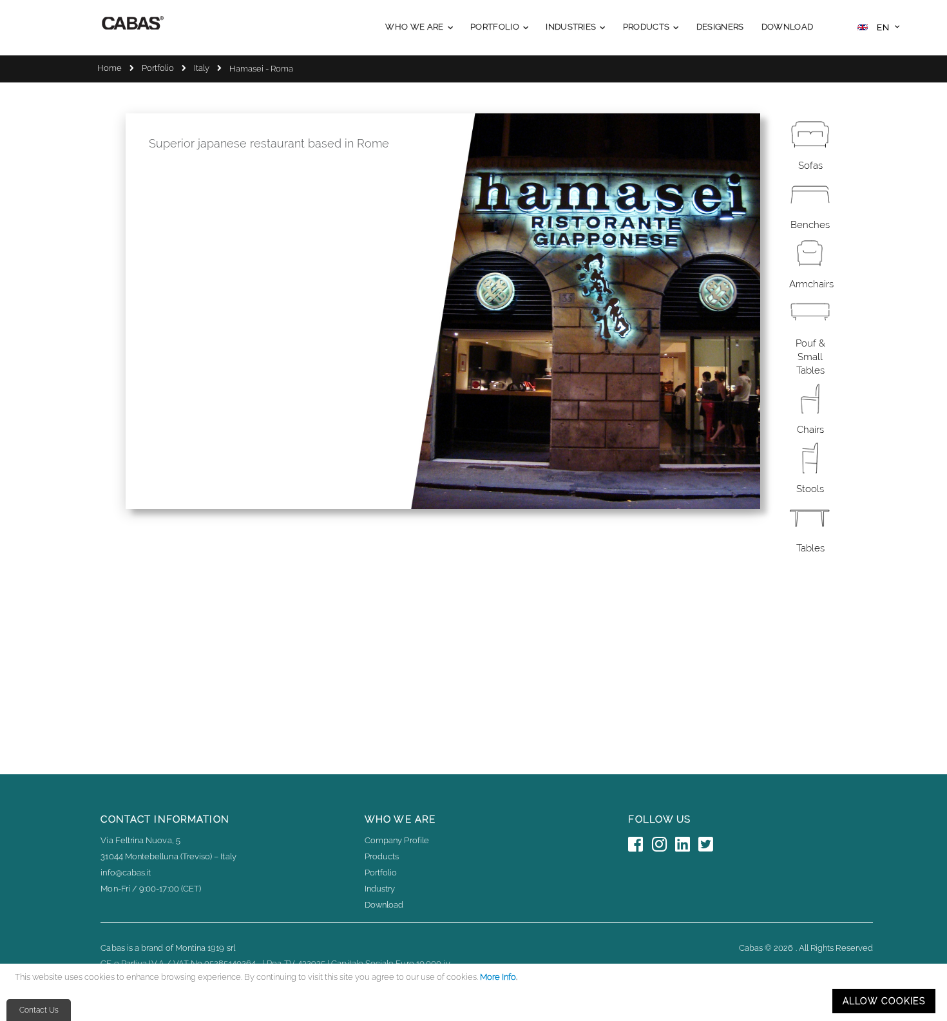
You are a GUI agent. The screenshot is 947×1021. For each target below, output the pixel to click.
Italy (201, 68)
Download (384, 905)
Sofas (810, 165)
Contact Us (39, 1010)
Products (382, 856)
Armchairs (811, 284)
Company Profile (397, 840)
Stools (810, 489)
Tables (810, 548)
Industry (380, 888)
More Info (498, 977)
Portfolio (158, 68)
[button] (878, 28)
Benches (810, 225)
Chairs (810, 429)
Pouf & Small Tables (810, 357)
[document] (475, 992)
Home (109, 68)
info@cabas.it (125, 872)
